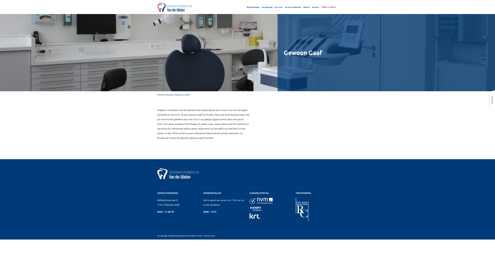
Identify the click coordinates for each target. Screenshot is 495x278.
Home (160, 94)
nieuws (169, 94)
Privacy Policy (209, 235)
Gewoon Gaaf (182, 94)
